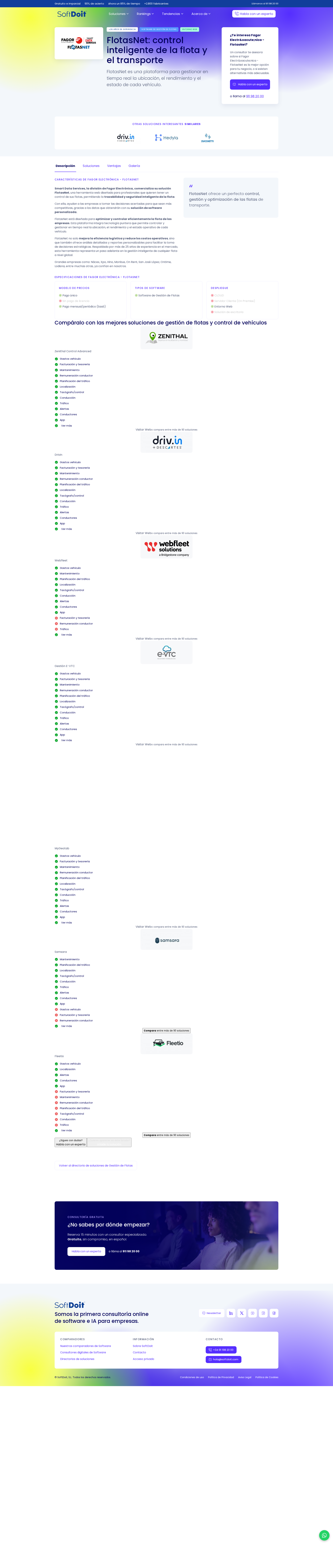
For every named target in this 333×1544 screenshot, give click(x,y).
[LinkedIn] (231, 1313)
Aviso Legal (244, 1377)
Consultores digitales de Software (83, 1352)
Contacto (139, 1352)
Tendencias (171, 14)
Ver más (66, 425)
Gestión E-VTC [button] (65, 666)
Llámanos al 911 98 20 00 (265, 3)
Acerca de (199, 14)
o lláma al (124, 1251)
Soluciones (117, 14)
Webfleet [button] (61, 560)
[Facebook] (274, 1313)
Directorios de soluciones (77, 1359)
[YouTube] (252, 1313)
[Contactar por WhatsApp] (324, 1535)
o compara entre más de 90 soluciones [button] (174, 429)
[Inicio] (72, 14)
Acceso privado (143, 1359)
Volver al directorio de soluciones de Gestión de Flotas (96, 1166)
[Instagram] (263, 1313)
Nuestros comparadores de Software (85, 1346)
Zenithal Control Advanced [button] (73, 351)
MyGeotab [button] (62, 848)
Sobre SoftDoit (143, 1346)
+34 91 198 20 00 (223, 1350)
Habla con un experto (256, 14)
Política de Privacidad (221, 1377)
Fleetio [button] (59, 1056)
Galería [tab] (134, 166)
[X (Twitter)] (241, 1313)
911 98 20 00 (255, 96)
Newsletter (214, 1313)
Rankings (144, 14)
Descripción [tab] (65, 166)
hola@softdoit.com (225, 1359)
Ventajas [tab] (114, 166)
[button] (166, 337)
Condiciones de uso (192, 1377)
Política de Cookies (266, 1377)
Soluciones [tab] (91, 166)
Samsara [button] (61, 952)
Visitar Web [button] (143, 430)
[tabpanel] (166, 248)
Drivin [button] (58, 455)
